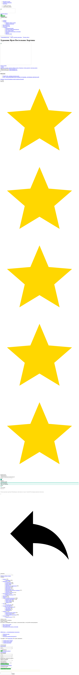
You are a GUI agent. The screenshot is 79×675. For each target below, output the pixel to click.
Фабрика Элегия (4, 79)
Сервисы (7, 602)
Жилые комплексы (9, 594)
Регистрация (3, 646)
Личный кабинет (4, 13)
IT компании (8, 582)
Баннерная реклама (9, 28)
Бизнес (4, 579)
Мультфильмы (8, 604)
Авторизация (3, 652)
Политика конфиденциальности (12, 29)
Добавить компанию (7, 2)
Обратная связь (8, 33)
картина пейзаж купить (14, 67)
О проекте (5, 27)
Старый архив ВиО (7, 642)
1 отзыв (2, 66)
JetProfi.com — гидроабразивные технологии (9, 632)
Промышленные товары (10, 612)
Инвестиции (8, 586)
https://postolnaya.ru (13, 69)
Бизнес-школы (8, 583)
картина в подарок (4, 67)
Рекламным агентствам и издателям (13, 31)
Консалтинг (7, 588)
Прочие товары (8, 613)
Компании (5, 581)
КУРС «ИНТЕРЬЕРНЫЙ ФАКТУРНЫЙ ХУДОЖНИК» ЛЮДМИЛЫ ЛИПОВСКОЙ (21, 77)
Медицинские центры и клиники (12, 590)
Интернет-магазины (9, 599)
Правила (7, 32)
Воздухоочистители (9, 607)
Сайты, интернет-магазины (9, 598)
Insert (13, 673)
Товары (4, 611)
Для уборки (7, 608)
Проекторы (7, 610)
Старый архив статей (7, 641)
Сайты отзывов (8, 601)
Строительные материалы (10, 614)
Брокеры (7, 584)
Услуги (4, 615)
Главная (4, 20)
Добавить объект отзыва (10, 22)
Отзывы (4, 21)
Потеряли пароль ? (7, 651)
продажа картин (34, 67)
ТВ (3, 603)
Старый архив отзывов (8, 640)
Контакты (5, 3)
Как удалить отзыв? (9, 30)
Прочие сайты (3, 65)
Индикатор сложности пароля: (6, 658)
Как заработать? (6, 24)
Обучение (7, 591)
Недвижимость (6, 593)
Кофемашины (8, 609)
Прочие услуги (8, 617)
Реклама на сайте (6, 1)
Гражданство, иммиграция (11, 585)
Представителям (6, 26)
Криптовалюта (8, 589)
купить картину (27, 67)
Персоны (5, 595)
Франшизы (7, 580)
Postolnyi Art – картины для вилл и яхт (11, 76)
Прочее (4, 597)
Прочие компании (9, 592)
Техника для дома (6, 605)
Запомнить (4, 649)
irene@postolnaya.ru (13, 70)
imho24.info (10, 638)
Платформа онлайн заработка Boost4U (16, 79)
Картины (21, 67)
